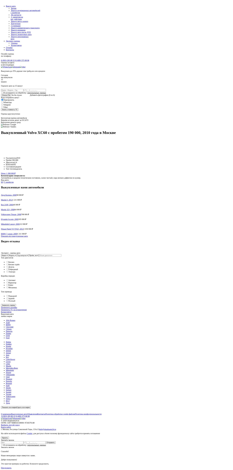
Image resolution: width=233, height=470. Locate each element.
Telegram (7, 105)
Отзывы (9, 48)
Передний (12, 296)
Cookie (29, 433)
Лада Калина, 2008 (9, 195)
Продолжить (6, 468)
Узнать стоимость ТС (9, 110)
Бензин (11, 262)
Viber (5, 107)
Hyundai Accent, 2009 (9, 219)
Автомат (12, 280)
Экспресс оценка (13, 41)
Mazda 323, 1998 (7, 210)
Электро (11, 272)
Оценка (14, 43)
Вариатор (12, 283)
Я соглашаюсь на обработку (24, 93)
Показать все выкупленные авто (14, 236)
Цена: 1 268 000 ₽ (8, 173)
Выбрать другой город (10, 425)
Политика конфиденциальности (88, 414)
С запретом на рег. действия (17, 18)
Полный (11, 301)
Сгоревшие (16, 26)
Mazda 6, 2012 (6, 200)
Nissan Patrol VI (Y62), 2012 (12, 229)
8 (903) (8, 60)
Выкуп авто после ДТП (21, 32)
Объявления (32, 414)
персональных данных (36, 93)
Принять (5, 438)
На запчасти (16, 15)
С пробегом (9, 182)
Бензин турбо (14, 264)
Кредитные (16, 24)
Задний (11, 298)
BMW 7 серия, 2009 (9, 234)
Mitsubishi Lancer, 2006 (10, 224)
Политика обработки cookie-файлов (60, 414)
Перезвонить (8, 100)
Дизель (11, 267)
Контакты (10, 50)
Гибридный (13, 269)
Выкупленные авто (19, 414)
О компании (6, 414)
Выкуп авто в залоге (19, 21)
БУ (2, 182)
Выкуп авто (11, 6)
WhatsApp (7, 102)
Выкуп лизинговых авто (21, 34)
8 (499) (22, 60)
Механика (12, 288)
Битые (13, 8)
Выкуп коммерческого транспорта (25, 28)
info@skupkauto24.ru (47, 429)
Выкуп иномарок (18, 30)
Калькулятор (16, 45)
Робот (10, 285)
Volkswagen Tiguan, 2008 (11, 214)
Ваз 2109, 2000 (7, 205)
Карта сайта (6, 427)
